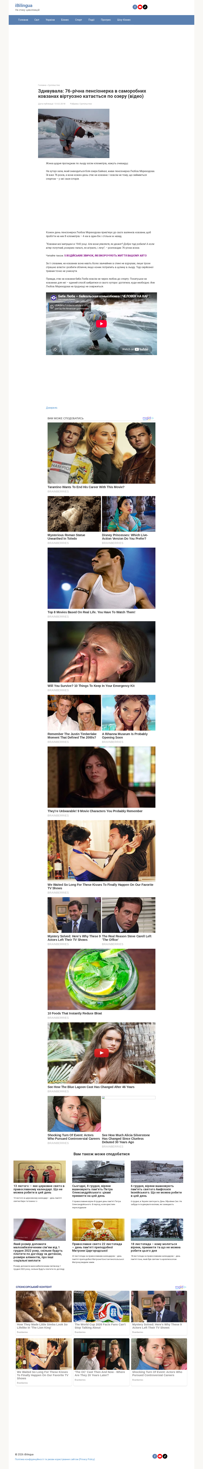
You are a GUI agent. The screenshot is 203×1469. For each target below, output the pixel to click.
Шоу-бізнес (124, 19)
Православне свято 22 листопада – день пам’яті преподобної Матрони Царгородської (97, 1247)
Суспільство (85, 103)
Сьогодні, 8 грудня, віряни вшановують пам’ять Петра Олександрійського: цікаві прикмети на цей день (92, 1191)
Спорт (78, 19)
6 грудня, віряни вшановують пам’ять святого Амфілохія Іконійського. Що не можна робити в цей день (156, 1191)
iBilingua (23, 5)
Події (91, 19)
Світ (36, 19)
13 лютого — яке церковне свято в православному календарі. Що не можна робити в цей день (39, 1189)
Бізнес (65, 19)
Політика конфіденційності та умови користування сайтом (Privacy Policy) (55, 1459)
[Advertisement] (101, 52)
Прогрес (106, 19)
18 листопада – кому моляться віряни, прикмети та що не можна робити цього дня (155, 1247)
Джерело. (52, 407)
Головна (23, 19)
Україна (50, 19)
